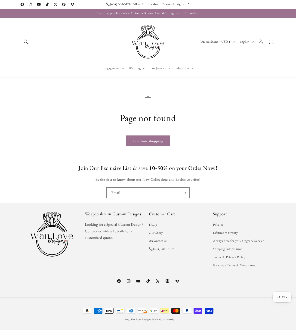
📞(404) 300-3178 (162, 249)
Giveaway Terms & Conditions (234, 265)
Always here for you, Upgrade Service (238, 241)
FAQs (153, 224)
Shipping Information (228, 249)
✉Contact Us (158, 241)
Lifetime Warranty (225, 233)
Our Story (156, 233)
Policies (218, 224)
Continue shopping (148, 141)
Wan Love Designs (141, 319)
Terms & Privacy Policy (229, 257)
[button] (26, 42)
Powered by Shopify (163, 319)
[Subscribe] (184, 192)
